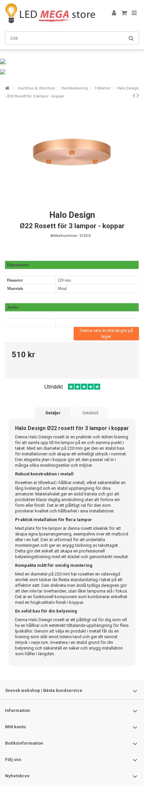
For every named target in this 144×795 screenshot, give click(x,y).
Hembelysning (75, 88)
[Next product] (138, 95)
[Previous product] (134, 95)
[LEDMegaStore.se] (50, 13)
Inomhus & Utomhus (36, 88)
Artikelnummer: (64, 236)
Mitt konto (15, 726)
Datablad (90, 413)
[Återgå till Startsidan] (7, 88)
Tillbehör (102, 88)
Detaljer (53, 413)
